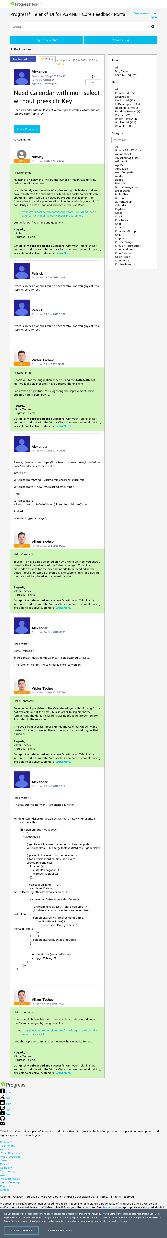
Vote (93, 82)
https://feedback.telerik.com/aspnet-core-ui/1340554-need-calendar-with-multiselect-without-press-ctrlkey (59, 213)
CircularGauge (124, 242)
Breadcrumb (123, 191)
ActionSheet (123, 154)
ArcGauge (121, 168)
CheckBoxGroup (125, 231)
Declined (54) (124, 96)
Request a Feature (46, 40)
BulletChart (122, 194)
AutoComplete (124, 172)
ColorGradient (124, 249)
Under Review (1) (126, 119)
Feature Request (125, 75)
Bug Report (122, 71)
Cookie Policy (10, 1221)
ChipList (120, 238)
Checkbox (121, 227)
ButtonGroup (123, 202)
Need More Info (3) (127, 108)
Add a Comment (27, 129)
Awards (5, 1149)
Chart (118, 216)
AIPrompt (121, 161)
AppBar (120, 165)
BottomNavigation (126, 187)
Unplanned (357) (125, 122)
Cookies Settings (60, 1230)
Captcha (120, 209)
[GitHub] (2, 1120)
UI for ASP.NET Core (128, 150)
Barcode (120, 183)
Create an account (145, 13)
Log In (153, 17)
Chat (118, 224)
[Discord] (2, 1124)
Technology (7, 1145)
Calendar (120, 205)
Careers (5, 1160)
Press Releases (10, 1153)
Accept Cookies (21, 1230)
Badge (119, 179)
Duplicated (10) (125, 100)
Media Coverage (10, 1156)
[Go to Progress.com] (13, 1087)
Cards (118, 213)
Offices (4, 1164)
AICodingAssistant (127, 157)
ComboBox (122, 260)
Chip (118, 235)
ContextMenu (123, 264)
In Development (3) (127, 104)
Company (6, 1142)
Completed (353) (125, 93)
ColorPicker (122, 257)
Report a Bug (120, 40)
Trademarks (110, 1207)
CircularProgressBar (128, 246)
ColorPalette (123, 253)
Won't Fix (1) (123, 126)
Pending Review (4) (127, 111)
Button (119, 198)
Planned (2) (122, 115)
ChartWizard (123, 220)
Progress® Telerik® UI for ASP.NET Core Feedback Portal (68, 14)
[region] (83, 1223)
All (116, 67)
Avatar (119, 176)
